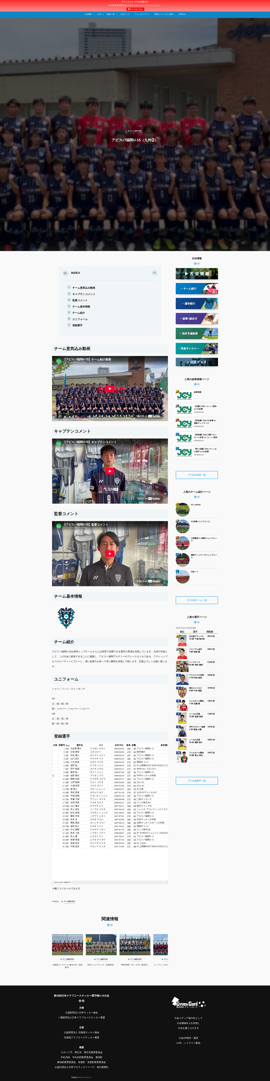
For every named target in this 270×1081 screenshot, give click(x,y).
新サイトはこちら (135, 9)
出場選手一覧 (199, 781)
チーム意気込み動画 (83, 287)
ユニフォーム (80, 319)
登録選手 (77, 325)
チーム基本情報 (81, 306)
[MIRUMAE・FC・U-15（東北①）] (135, 944)
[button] (154, 273)
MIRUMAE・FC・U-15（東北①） (135, 965)
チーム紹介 (78, 312)
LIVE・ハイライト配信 (188, 1043)
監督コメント (80, 300)
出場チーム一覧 (199, 600)
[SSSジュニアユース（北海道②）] (101, 944)
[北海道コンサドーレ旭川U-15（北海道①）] (67, 944)
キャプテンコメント (83, 294)
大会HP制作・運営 (188, 1038)
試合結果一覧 (199, 475)
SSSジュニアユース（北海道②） (101, 965)
